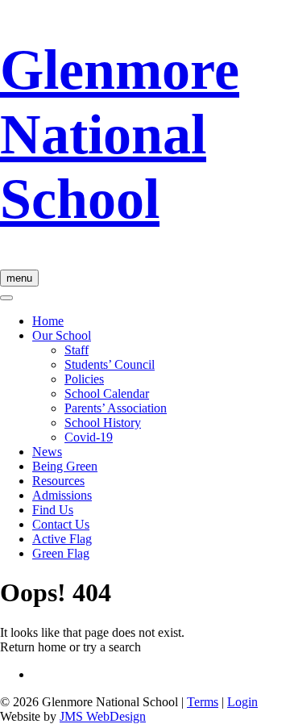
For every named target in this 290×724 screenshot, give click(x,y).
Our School (61, 335)
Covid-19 (88, 437)
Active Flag (62, 539)
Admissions (62, 495)
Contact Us (60, 524)
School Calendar (106, 393)
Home (48, 321)
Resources (58, 481)
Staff (76, 350)
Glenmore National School (119, 134)
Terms (202, 702)
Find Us (52, 510)
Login (242, 702)
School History (102, 422)
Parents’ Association (115, 408)
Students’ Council (109, 364)
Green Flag (60, 553)
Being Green (64, 466)
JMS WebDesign (103, 716)
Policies (84, 379)
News (47, 451)
